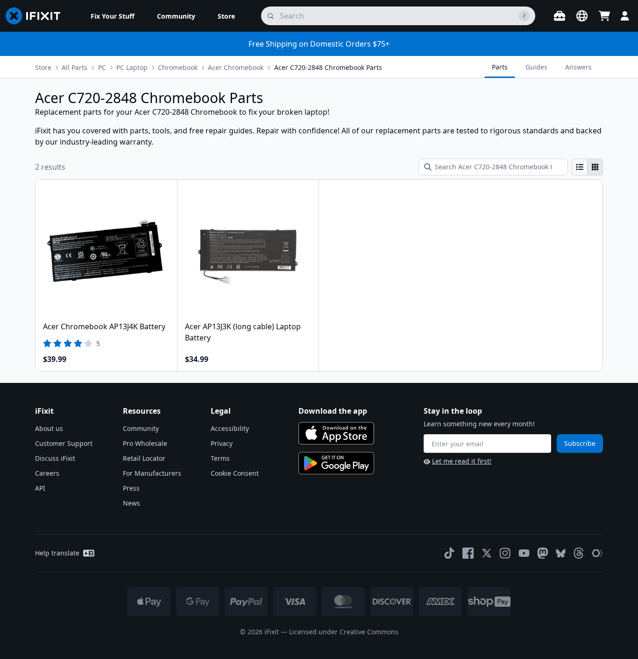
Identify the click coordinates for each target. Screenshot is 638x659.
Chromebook (178, 67)
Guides (536, 66)
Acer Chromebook (235, 67)
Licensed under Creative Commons (343, 631)
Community (141, 428)
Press (131, 488)
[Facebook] (468, 553)
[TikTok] (449, 553)
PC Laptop (132, 67)
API (40, 488)
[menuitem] (112, 16)
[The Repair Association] (597, 553)
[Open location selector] (582, 16)
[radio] (580, 167)
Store (43, 67)
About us (49, 428)
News (131, 503)
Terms (220, 458)
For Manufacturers (152, 473)
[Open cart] (604, 16)
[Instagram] (505, 553)
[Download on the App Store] (336, 433)
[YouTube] (524, 553)
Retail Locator (144, 458)
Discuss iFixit (55, 458)
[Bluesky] (561, 553)
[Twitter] (486, 553)
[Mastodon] (542, 553)
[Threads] (578, 553)
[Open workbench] (559, 16)
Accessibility (230, 428)
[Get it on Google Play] (336, 463)
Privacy (222, 443)
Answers (578, 66)
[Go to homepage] (37, 15)
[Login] (624, 15)
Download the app (332, 411)
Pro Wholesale (145, 443)
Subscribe (579, 443)
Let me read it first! (461, 461)
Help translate (57, 552)
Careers (47, 473)
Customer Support (63, 443)
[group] (587, 167)
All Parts (74, 67)
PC (102, 67)
